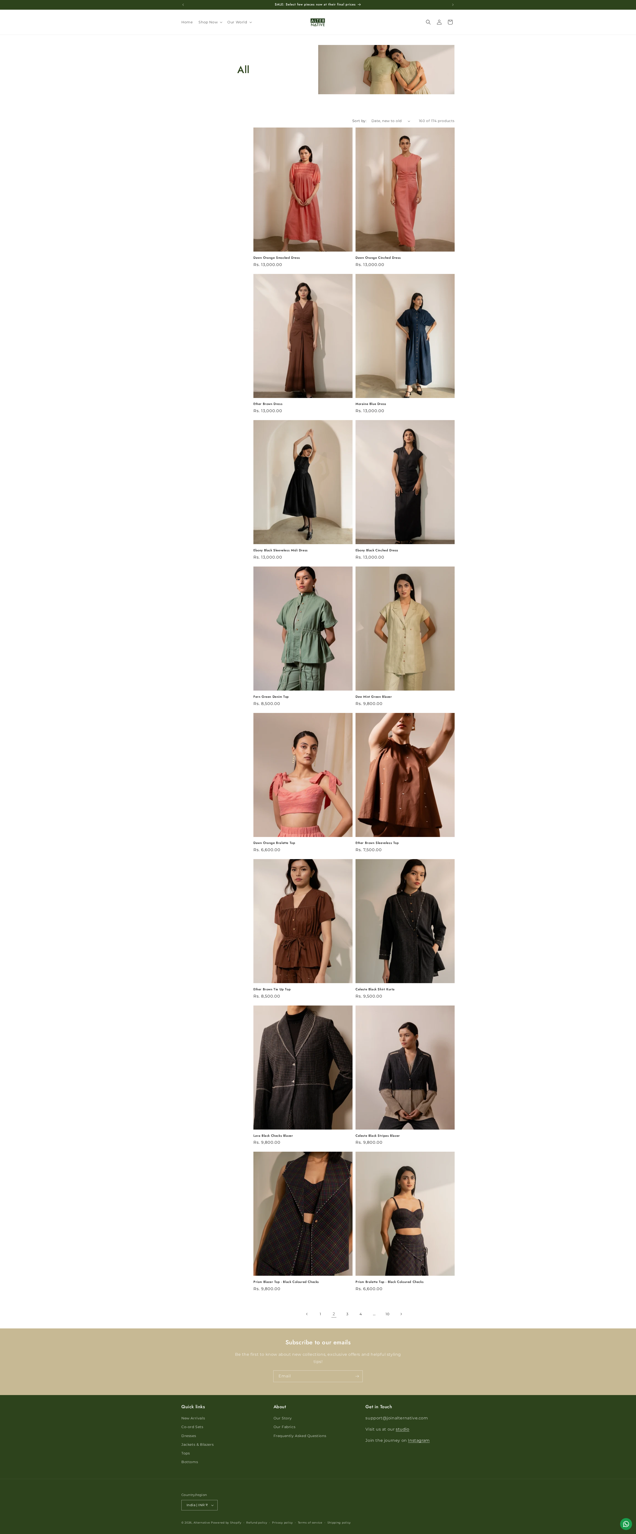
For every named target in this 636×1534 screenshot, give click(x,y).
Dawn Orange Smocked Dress (276, 258)
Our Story (283, 1418)
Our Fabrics (285, 1427)
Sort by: (359, 121)
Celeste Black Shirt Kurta (375, 989)
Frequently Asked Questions (300, 1436)
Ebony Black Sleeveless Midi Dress (280, 550)
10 (387, 1314)
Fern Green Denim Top (271, 697)
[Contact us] (626, 1524)
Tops (185, 1453)
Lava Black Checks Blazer (273, 1136)
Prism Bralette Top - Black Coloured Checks (390, 1282)
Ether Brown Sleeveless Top (377, 843)
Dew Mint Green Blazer (374, 697)
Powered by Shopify (226, 1522)
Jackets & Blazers (197, 1444)
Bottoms (189, 1462)
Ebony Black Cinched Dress (377, 550)
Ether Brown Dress (267, 404)
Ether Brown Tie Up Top (272, 989)
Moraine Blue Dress (371, 404)
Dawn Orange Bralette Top (274, 843)
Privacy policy (282, 1522)
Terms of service (310, 1522)
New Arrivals (193, 1418)
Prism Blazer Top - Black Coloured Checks (286, 1282)
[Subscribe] (357, 1376)
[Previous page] (307, 1314)
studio (402, 1429)
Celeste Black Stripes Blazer (378, 1136)
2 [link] (334, 1314)
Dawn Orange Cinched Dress (378, 258)
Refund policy (256, 1522)
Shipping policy (339, 1522)
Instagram (419, 1440)
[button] (210, 22)
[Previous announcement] (183, 4)
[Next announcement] (452, 4)
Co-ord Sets (192, 1427)
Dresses (188, 1436)
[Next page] (401, 1314)
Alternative (202, 1522)
